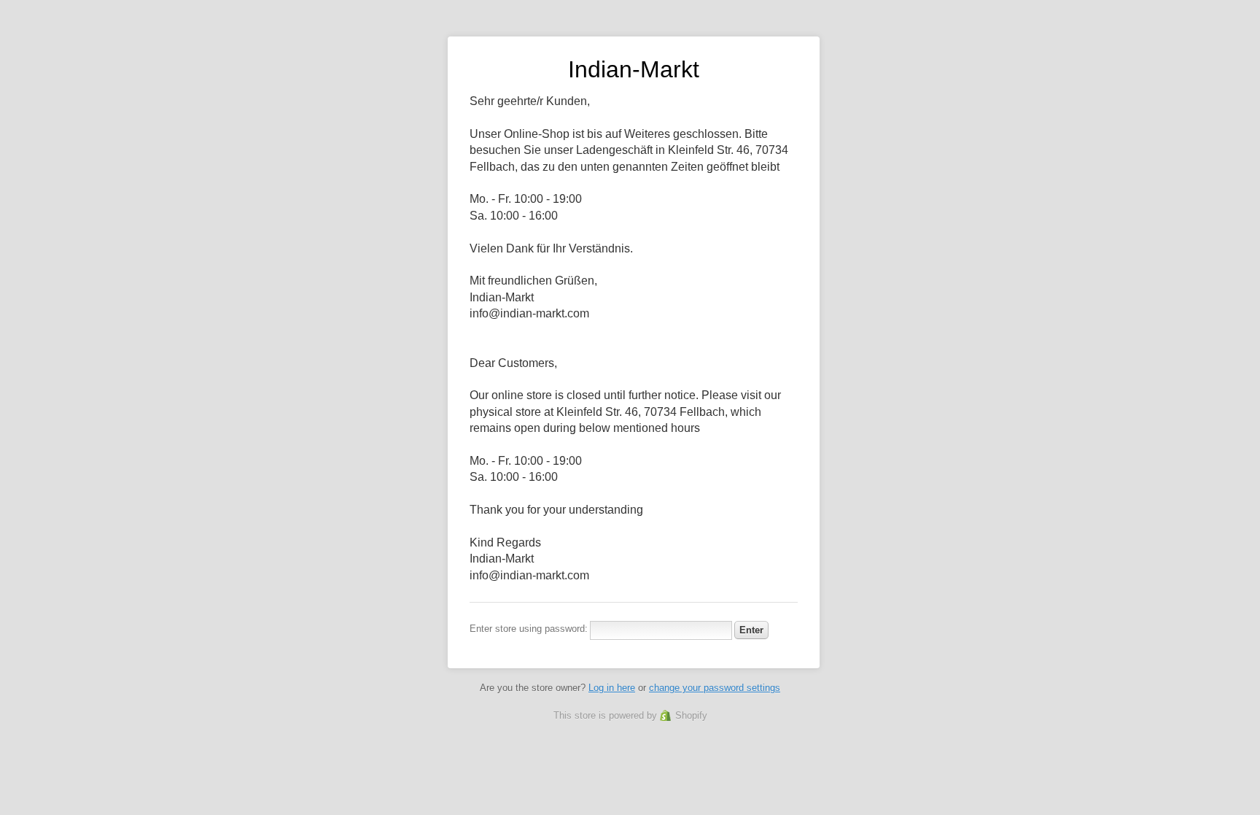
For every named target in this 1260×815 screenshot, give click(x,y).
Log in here (611, 687)
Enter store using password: (529, 628)
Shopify (691, 715)
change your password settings (714, 687)
